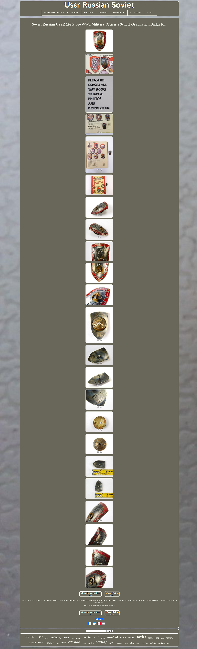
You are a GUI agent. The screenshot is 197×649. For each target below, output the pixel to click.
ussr (39, 637)
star (162, 638)
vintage (101, 642)
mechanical (90, 637)
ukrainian (161, 643)
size (168, 643)
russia (119, 643)
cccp (57, 643)
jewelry (145, 643)
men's (150, 637)
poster (137, 643)
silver (132, 643)
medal (78, 638)
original (112, 637)
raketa (32, 642)
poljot (126, 643)
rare (123, 637)
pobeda (153, 643)
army (103, 638)
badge (84, 643)
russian (74, 642)
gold (112, 642)
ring (157, 638)
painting (50, 643)
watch (29, 637)
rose (63, 642)
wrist (41, 642)
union (67, 637)
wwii (47, 638)
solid (73, 638)
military (56, 637)
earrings (91, 643)
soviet (141, 637)
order (131, 637)
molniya (169, 638)
